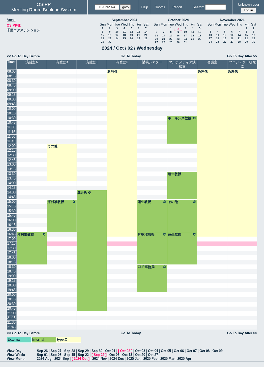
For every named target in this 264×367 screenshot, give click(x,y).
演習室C (92, 62)
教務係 (113, 72)
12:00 (11, 146)
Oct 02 (125, 351)
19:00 (11, 276)
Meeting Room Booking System (43, 9)
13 (138, 31)
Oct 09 (217, 351)
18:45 (11, 271)
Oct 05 (166, 351)
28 (145, 38)
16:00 (11, 220)
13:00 (11, 164)
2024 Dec (117, 359)
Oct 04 (153, 351)
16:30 (11, 229)
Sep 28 (69, 351)
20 (138, 35)
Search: (198, 7)
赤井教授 (84, 192)
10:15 (11, 113)
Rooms (160, 7)
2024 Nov (99, 359)
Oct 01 (110, 351)
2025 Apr (184, 359)
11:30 (11, 136)
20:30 (11, 304)
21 (145, 35)
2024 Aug (44, 359)
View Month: (17, 359)
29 (102, 41)
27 (138, 38)
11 (124, 31)
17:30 (11, 248)
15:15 (11, 206)
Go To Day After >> (242, 56)
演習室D (122, 62)
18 (124, 35)
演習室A (32, 62)
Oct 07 (192, 351)
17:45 (11, 253)
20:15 (11, 299)
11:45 (11, 141)
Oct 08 (205, 351)
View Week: (16, 355)
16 (109, 35)
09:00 (11, 90)
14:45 (11, 197)
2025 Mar (167, 359)
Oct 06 (179, 351)
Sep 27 (56, 351)
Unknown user (248, 4)
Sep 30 (97, 351)
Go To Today (131, 56)
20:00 (11, 294)
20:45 (11, 308)
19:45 (11, 290)
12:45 (11, 160)
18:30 (11, 267)
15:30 (11, 211)
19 (131, 35)
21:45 (11, 327)
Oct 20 (140, 355)
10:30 (11, 118)
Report (177, 7)
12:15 (11, 150)
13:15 (11, 169)
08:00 (11, 71)
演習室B (62, 62)
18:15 (11, 262)
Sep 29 (83, 351)
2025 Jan (134, 359)
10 (117, 31)
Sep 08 (56, 355)
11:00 (11, 127)
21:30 (11, 322)
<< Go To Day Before (23, 56)
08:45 (11, 85)
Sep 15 (69, 355)
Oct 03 (140, 351)
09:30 (11, 99)
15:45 (11, 215)
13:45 (11, 178)
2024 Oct (80, 359)
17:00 (11, 239)
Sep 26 (42, 351)
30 (109, 41)
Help (144, 7)
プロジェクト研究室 (242, 64)
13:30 (11, 174)
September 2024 (124, 20)
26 (131, 38)
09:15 (11, 95)
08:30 (11, 81)
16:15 (11, 225)
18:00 (11, 257)
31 (185, 42)
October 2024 (178, 20)
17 (117, 35)
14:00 (11, 183)
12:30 (11, 155)
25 (124, 38)
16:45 (11, 234)
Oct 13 (127, 355)
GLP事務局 (146, 267)
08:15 (11, 76)
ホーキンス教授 (179, 118)
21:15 (11, 318)
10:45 (11, 122)
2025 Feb (150, 359)
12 (131, 31)
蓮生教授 (174, 174)
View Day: (14, 351)
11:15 (11, 132)
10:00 (11, 109)
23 (109, 38)
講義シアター (152, 62)
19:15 (11, 281)
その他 (52, 146)
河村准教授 (55, 202)
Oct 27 (153, 355)
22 (102, 38)
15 (102, 35)
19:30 (11, 285)
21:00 (11, 313)
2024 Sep (61, 359)
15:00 (11, 202)
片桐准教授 (25, 234)
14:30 (11, 192)
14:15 (11, 188)
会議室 (212, 62)
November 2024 (232, 20)
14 (145, 31)
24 (117, 38)
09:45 (11, 104)
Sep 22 (83, 355)
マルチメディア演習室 (182, 64)
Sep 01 (42, 355)
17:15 (11, 243)
